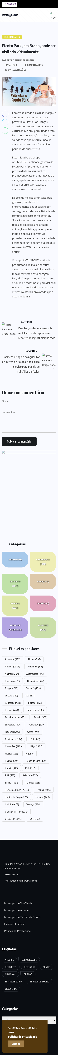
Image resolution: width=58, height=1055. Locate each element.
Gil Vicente (13, 739)
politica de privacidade (22, 1036)
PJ (29, 753)
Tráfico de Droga (16, 797)
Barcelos (12, 681)
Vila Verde (43, 627)
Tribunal (43, 789)
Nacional (15, 605)
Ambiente (35, 666)
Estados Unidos (15, 717)
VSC (35, 818)
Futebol (12, 731)
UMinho (12, 804)
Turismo (42, 797)
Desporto (15, 583)
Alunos (34, 659)
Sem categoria (13, 981)
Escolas (12, 710)
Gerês (33, 731)
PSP (10, 775)
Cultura (11, 695)
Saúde (11, 782)
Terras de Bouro (15, 627)
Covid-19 (33, 688)
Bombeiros (35, 681)
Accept (16, 1043)
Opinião (43, 603)
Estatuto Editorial (14, 924)
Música (11, 753)
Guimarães (13, 746)
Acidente (12, 659)
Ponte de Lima (36, 760)
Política (11, 760)
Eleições (35, 702)
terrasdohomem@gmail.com (21, 880)
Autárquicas (35, 673)
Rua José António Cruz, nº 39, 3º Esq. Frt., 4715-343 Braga (26, 866)
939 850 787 (12, 874)
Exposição (13, 724)
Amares (15, 559)
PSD (30, 768)
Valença (33, 804)
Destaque (29, 967)
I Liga (36, 746)
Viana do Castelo (16, 811)
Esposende (35, 710)
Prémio (11, 768)
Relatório (30, 775)
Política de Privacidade (17, 931)
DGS (30, 695)
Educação (13, 702)
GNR (34, 739)
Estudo (40, 717)
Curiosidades (43, 561)
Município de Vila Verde (18, 903)
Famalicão (36, 724)
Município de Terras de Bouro (22, 917)
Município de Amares (16, 910)
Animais (12, 673)
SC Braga (32, 782)
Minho (43, 581)
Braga (11, 688)
